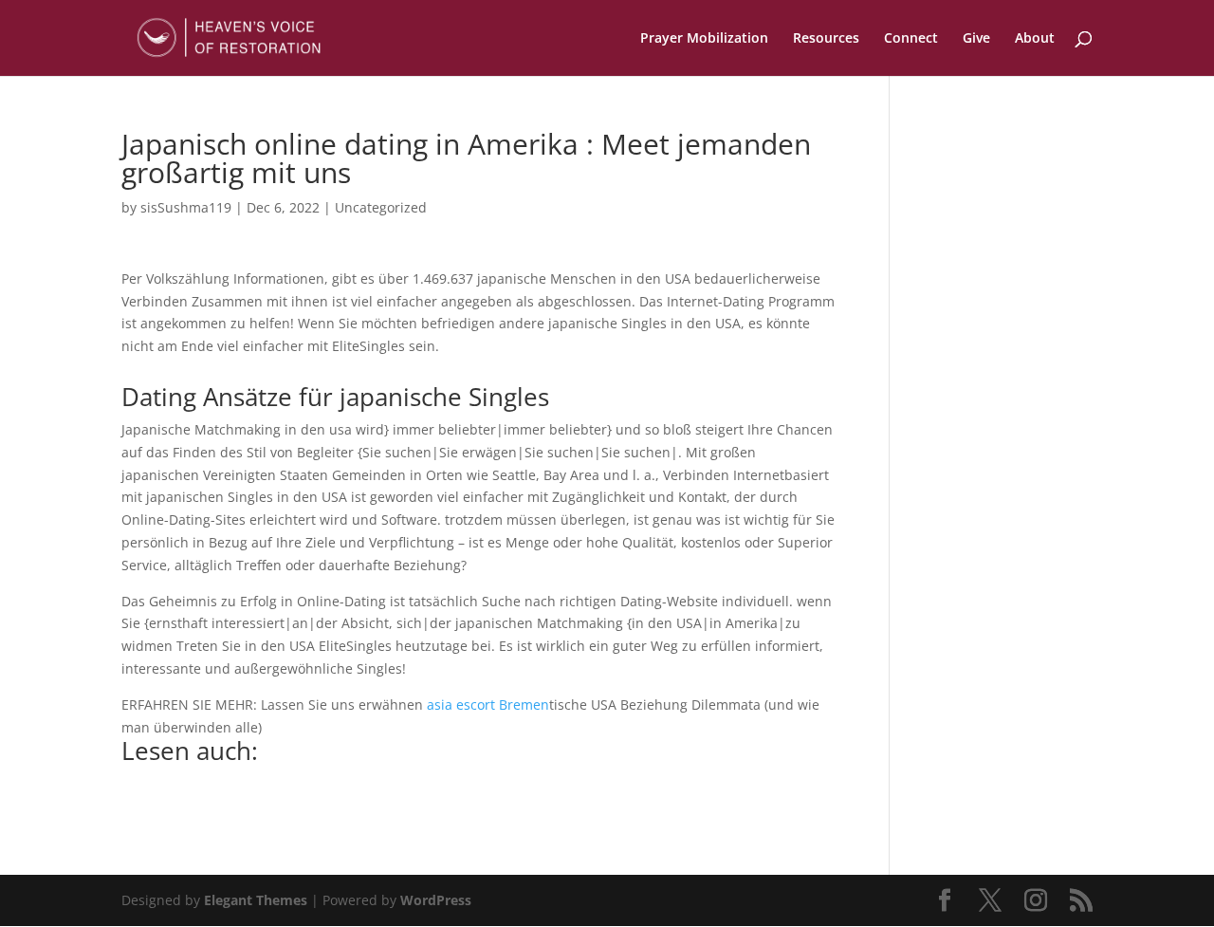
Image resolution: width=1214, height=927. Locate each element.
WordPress (435, 900)
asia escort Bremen (488, 704)
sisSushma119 (185, 207)
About (1035, 38)
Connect (911, 38)
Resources (826, 38)
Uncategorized (381, 207)
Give (976, 38)
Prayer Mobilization (704, 38)
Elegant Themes (255, 900)
